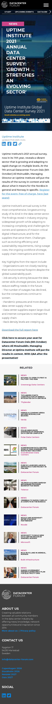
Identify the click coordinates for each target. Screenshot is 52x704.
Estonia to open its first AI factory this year (34, 378)
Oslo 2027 (7, 677)
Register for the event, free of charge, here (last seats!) (25, 194)
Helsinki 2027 (9, 674)
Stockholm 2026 (11, 671)
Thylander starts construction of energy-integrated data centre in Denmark (33, 397)
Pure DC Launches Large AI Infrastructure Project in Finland (33, 467)
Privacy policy (28, 631)
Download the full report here (20, 330)
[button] (50, 12)
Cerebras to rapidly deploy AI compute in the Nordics (34, 501)
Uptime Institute (13, 136)
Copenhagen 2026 (12, 668)
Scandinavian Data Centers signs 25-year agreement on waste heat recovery (34, 449)
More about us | (10, 631)
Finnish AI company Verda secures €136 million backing (33, 414)
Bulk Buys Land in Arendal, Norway (33, 553)
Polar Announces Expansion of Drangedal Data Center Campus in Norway (32, 432)
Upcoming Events (24, 12)
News (24, 375)
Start (8, 12)
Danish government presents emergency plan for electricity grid (33, 572)
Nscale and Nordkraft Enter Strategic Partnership (31, 519)
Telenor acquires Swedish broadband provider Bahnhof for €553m (33, 484)
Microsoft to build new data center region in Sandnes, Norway (32, 537)
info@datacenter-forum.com (17, 659)
